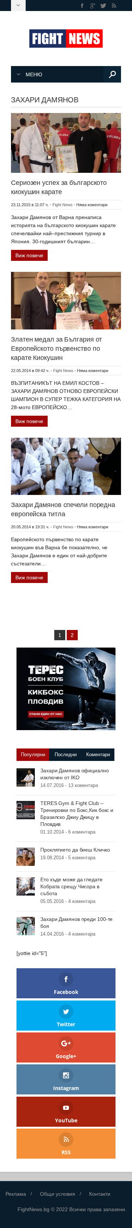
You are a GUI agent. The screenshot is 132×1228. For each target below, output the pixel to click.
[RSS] (113, 5)
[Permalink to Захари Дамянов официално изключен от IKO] (25, 777)
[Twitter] (103, 5)
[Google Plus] (92, 5)
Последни (66, 754)
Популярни (33, 754)
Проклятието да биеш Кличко (75, 850)
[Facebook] (82, 5)
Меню (34, 74)
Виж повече (29, 255)
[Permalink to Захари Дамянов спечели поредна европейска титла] (66, 466)
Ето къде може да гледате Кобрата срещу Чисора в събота (71, 886)
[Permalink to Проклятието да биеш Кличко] (25, 856)
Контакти (99, 1194)
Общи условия (57, 1194)
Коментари (98, 754)
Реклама (16, 1194)
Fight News (62, 205)
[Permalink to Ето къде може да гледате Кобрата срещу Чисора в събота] (25, 886)
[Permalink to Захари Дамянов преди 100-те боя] (25, 926)
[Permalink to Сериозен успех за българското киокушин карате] (66, 142)
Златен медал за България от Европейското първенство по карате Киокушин (56, 348)
